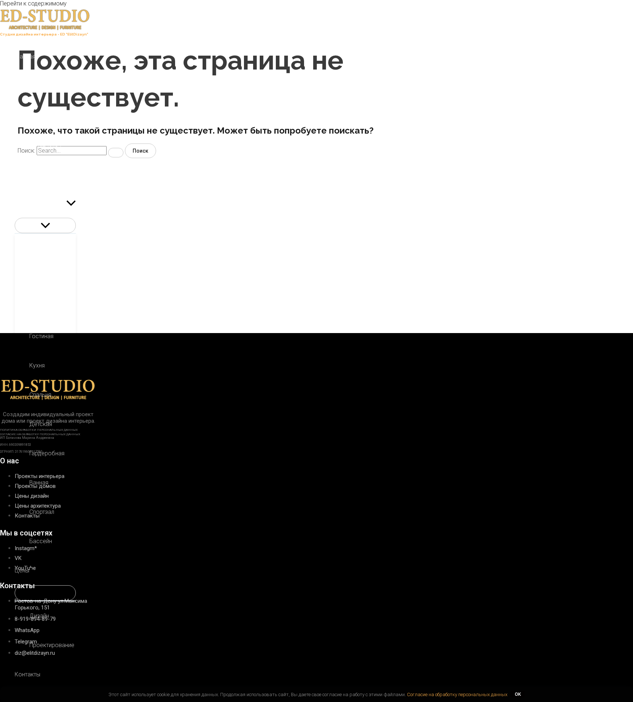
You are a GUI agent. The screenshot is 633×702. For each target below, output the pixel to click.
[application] (71, 203)
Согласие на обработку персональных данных (457, 694)
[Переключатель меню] (45, 225)
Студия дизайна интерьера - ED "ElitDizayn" (44, 34)
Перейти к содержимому (33, 3)
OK (518, 694)
